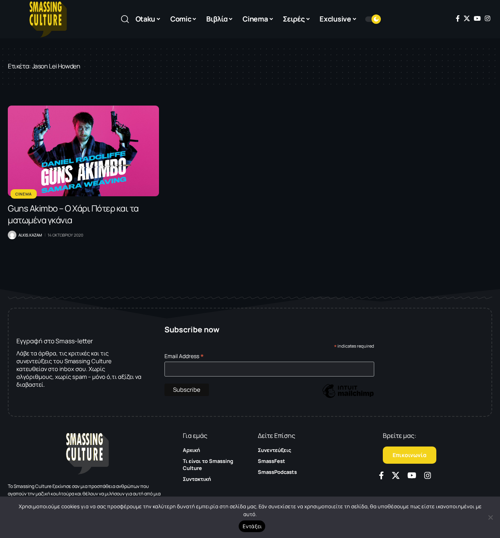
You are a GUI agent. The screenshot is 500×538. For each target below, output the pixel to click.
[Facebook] (458, 18)
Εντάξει (252, 526)
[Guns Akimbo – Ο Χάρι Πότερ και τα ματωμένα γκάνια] (83, 151)
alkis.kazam (30, 235)
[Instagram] (487, 18)
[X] (467, 18)
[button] (125, 19)
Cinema (23, 194)
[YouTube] (477, 18)
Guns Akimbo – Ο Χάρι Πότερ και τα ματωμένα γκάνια (73, 214)
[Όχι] (490, 517)
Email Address (184, 355)
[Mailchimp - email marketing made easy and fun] (348, 396)
